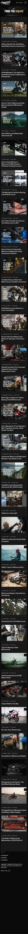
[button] (25, 2)
